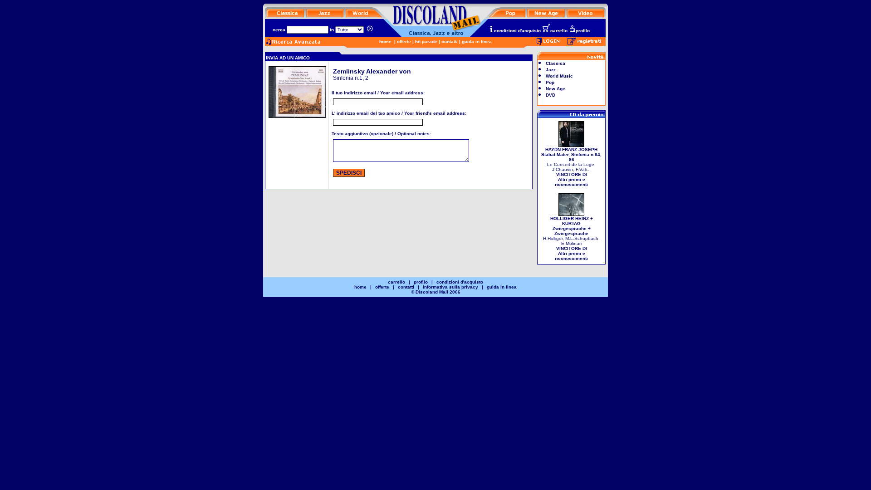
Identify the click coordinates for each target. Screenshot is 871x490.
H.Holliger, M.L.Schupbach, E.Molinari (571, 238)
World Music (559, 76)
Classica (555, 63)
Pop (550, 82)
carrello (559, 30)
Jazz (551, 69)
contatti (449, 41)
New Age (555, 88)
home (385, 41)
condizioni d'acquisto (517, 30)
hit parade (426, 41)
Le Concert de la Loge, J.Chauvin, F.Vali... (571, 167)
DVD (550, 95)
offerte (404, 41)
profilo (583, 30)
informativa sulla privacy (450, 286)
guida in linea (477, 41)
